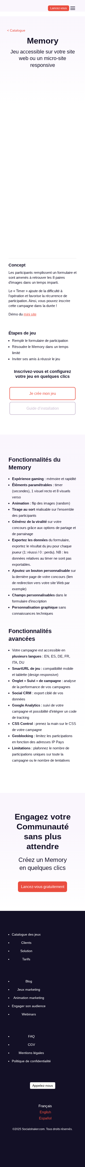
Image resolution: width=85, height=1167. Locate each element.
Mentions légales (31, 1053)
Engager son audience (29, 1006)
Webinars (29, 1014)
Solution (26, 951)
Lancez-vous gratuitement (42, 887)
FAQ (31, 1036)
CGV (31, 1044)
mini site (30, 314)
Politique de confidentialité (31, 1061)
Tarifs (26, 959)
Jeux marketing (28, 989)
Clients (26, 943)
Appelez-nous (42, 1085)
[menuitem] (43, 1106)
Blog (29, 981)
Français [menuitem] (45, 1106)
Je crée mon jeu (42, 394)
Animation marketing (28, 998)
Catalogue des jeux (26, 934)
